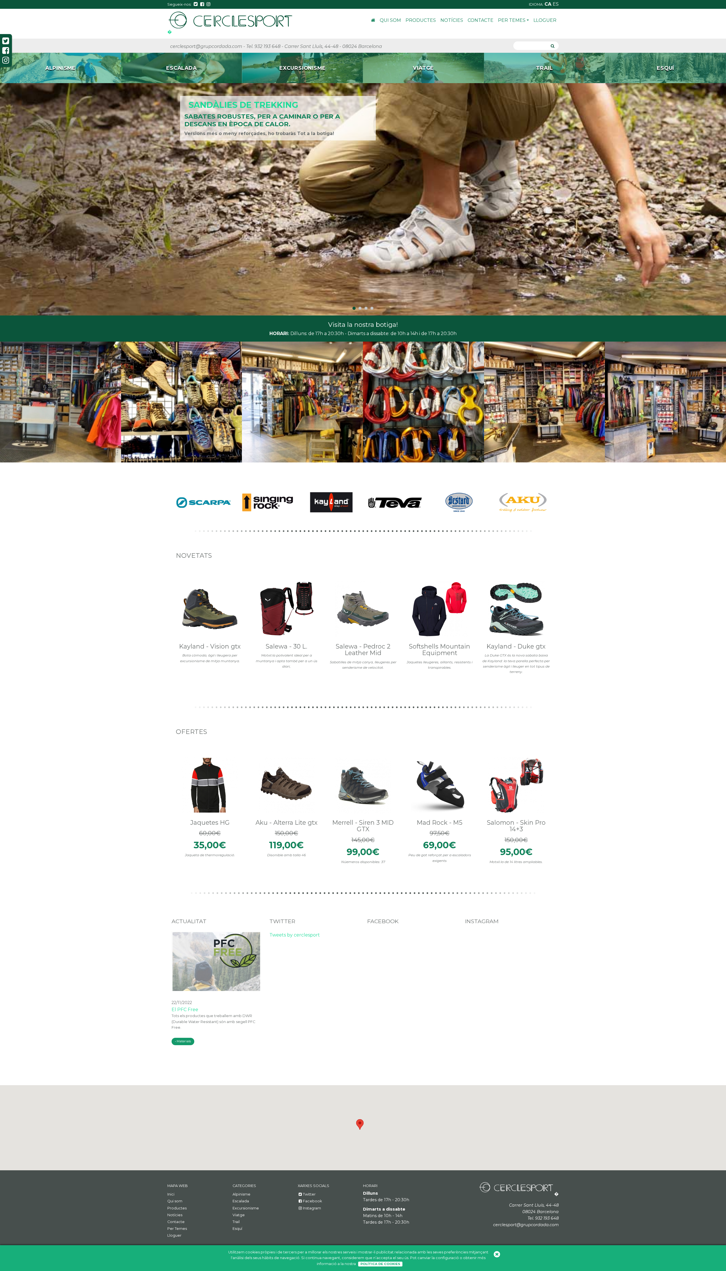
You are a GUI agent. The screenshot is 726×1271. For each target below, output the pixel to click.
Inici (373, 21)
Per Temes (511, 20)
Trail (236, 1222)
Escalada (241, 1201)
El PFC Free (185, 1009)
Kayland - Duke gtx (516, 646)
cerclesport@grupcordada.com (206, 46)
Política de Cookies (380, 1264)
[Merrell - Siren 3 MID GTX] (363, 785)
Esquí (237, 1228)
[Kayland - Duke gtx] (516, 609)
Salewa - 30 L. (286, 646)
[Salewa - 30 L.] (286, 609)
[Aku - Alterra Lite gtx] (286, 785)
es (556, 4)
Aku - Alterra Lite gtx (287, 822)
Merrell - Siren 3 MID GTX (363, 825)
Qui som (390, 20)
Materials (184, 1041)
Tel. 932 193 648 (263, 46)
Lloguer (544, 20)
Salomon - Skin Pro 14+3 (516, 825)
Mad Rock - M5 (439, 822)
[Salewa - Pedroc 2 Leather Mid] (363, 609)
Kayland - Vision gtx (210, 646)
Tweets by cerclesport (294, 934)
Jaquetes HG (210, 822)
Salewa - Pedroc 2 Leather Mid (363, 649)
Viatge (239, 1215)
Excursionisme (246, 1208)
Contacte (480, 20)
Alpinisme (241, 1194)
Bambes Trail (221, 105)
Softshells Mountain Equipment (439, 649)
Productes (421, 20)
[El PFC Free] (216, 961)
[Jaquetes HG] (210, 785)
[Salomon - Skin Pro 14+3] (516, 785)
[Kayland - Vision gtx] (210, 609)
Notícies (451, 20)
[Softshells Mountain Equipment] (440, 609)
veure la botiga (363, 402)
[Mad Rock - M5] (440, 785)
